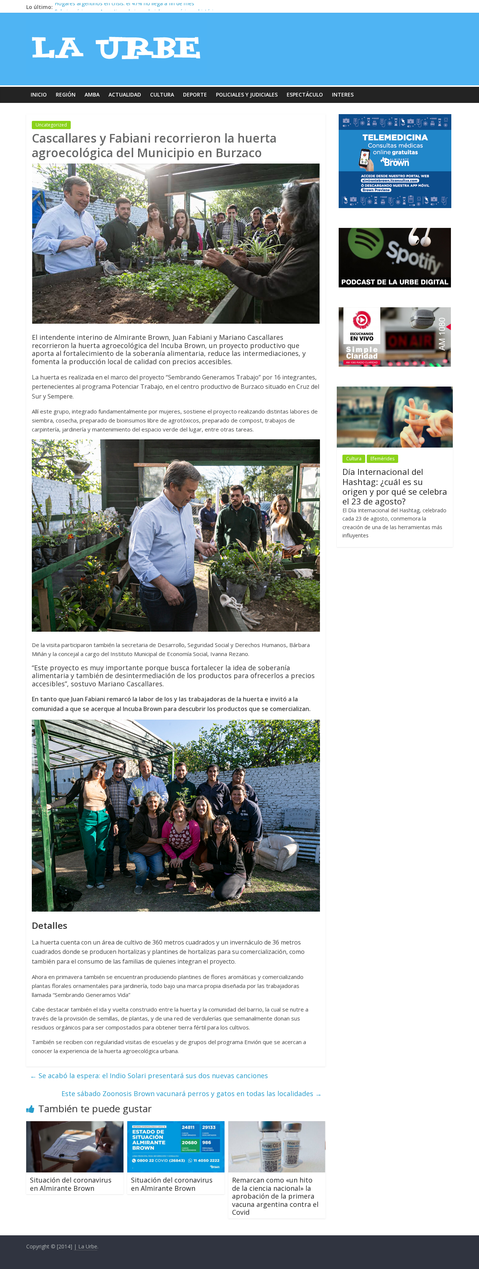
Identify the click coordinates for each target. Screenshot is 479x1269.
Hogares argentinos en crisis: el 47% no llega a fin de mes (124, 6)
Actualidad (125, 94)
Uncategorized (51, 125)
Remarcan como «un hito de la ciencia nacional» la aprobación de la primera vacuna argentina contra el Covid (275, 1196)
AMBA (92, 94)
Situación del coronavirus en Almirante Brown (71, 1184)
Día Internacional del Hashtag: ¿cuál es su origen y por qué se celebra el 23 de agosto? (394, 486)
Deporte (195, 94)
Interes (343, 94)
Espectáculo (305, 94)
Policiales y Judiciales (247, 94)
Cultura (162, 94)
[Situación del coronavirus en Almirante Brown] (74, 1126)
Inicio (39, 94)
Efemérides (382, 458)
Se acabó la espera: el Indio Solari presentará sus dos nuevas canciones (149, 1075)
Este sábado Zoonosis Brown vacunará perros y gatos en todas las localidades (191, 1093)
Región (66, 94)
